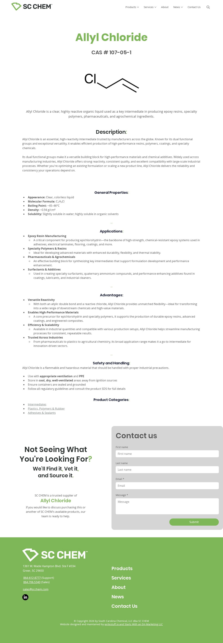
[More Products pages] (138, 7)
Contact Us (124, 606)
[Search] (208, 7)
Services (121, 578)
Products (122, 568)
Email (120, 479)
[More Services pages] (155, 7)
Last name (122, 463)
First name (122, 447)
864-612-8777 (32, 578)
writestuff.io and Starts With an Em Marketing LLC (134, 624)
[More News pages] (182, 7)
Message (122, 495)
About (119, 587)
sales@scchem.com (35, 589)
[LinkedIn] (25, 597)
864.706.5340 (31, 582)
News (118, 597)
